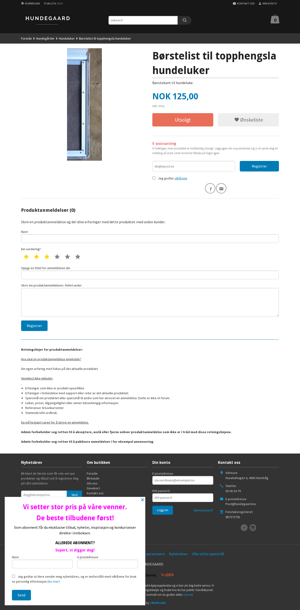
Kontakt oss (95, 493)
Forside (26, 38)
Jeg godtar (166, 178)
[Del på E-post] (221, 188)
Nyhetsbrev (178, 553)
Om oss (92, 483)
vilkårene (180, 178)
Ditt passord (161, 491)
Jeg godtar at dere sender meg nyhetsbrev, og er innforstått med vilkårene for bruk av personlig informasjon (74, 579)
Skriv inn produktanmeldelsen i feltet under (51, 285)
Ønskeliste (251, 119)
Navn (24, 232)
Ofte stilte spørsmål (208, 553)
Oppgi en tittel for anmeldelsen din (45, 268)
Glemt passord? (203, 510)
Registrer (259, 166)
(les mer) (53, 581)
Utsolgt (183, 119)
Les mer (188, 595)
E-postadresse (162, 473)
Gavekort (93, 488)
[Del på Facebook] (210, 188)
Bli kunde (93, 478)
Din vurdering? (31, 249)
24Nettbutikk (158, 603)
